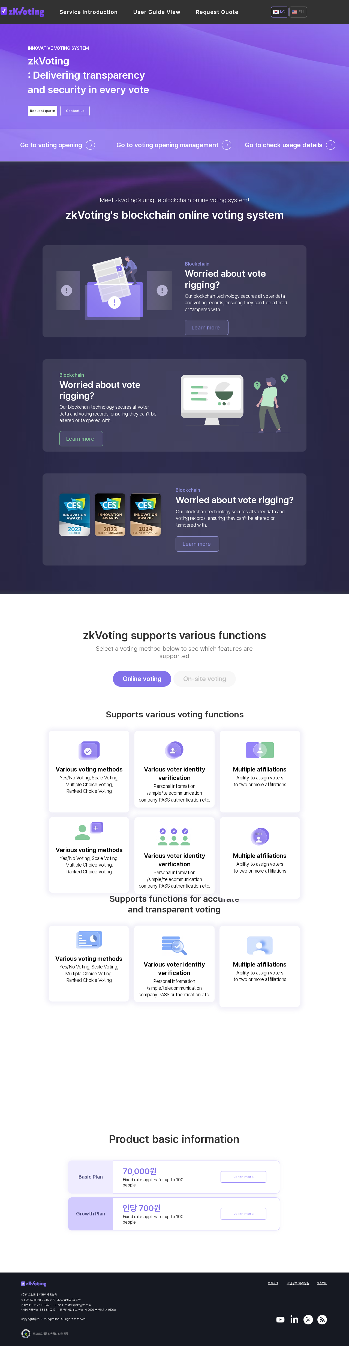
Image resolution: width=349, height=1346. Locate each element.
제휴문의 (322, 1283)
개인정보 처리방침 (298, 1283)
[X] (308, 1319)
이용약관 (273, 1283)
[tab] (142, 679)
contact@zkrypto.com (78, 1305)
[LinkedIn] (294, 1319)
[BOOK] (322, 1319)
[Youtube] (280, 1319)
